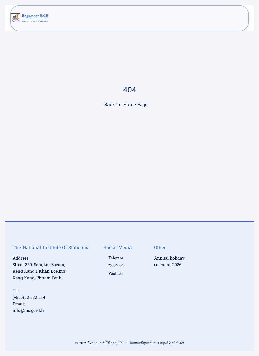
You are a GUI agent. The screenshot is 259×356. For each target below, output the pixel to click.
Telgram (115, 258)
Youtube (115, 274)
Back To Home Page (125, 104)
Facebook (116, 266)
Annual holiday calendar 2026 (169, 261)
